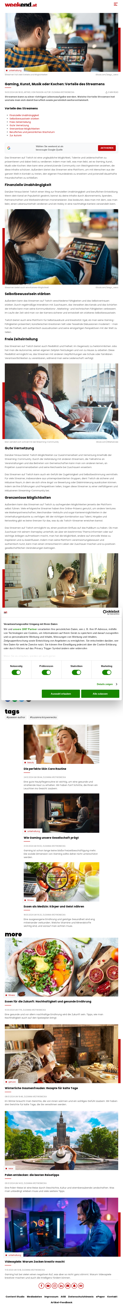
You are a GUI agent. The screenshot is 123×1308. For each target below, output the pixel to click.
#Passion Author (15, 717)
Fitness (30, 900)
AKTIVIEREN (107, 148)
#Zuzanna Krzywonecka (43, 717)
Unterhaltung (15, 70)
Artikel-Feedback (61, 1302)
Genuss (12, 1082)
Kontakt (112, 1296)
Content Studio (15, 1296)
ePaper (100, 1296)
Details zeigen (105, 684)
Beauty (30, 762)
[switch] (46, 672)
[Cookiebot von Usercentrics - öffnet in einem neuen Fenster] (105, 612)
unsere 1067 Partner (25, 629)
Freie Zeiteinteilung (20, 122)
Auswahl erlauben (61, 693)
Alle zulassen (100, 693)
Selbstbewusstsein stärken (24, 118)
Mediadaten (34, 1296)
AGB (63, 1296)
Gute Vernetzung (19, 125)
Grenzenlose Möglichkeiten (25, 128)
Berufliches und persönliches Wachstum (32, 132)
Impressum (51, 1296)
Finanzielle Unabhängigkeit (24, 115)
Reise (10, 1168)
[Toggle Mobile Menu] (115, 4)
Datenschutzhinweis (81, 1296)
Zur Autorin (16, 135)
